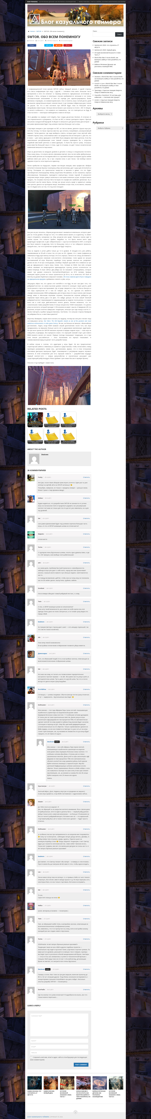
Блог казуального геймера (38, 1117)
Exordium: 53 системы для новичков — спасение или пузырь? (108, 96)
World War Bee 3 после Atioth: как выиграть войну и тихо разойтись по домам (108, 60)
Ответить (86, 477)
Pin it (68, 45)
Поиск (95, 31)
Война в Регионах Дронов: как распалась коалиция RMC (105, 65)
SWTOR (49, 41)
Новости (55, 41)
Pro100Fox (42, 689)
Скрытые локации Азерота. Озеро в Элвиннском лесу (108, 91)
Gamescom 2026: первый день (105, 50)
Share (32, 45)
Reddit (59, 45)
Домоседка (42, 653)
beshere (41, 622)
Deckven (31, 41)
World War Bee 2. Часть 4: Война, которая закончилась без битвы (44, 1)
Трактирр (98, 90)
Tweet (49, 45)
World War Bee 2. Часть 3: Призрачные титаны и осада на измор (92, 1)
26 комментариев (66, 41)
